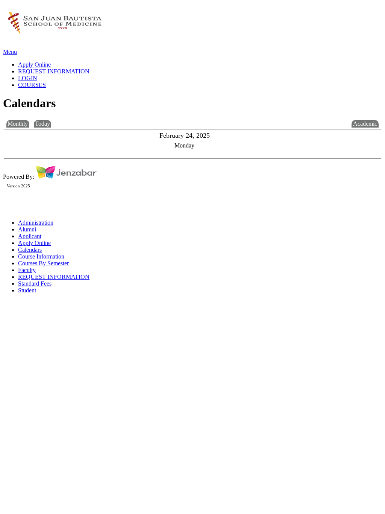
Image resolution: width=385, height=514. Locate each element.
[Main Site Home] (54, 33)
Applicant (29, 236)
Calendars (30, 249)
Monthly (18, 123)
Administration (35, 222)
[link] (200, 64)
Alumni (27, 229)
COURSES (32, 85)
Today (42, 123)
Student (27, 290)
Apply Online (34, 243)
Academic (365, 123)
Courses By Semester (43, 263)
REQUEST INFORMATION (53, 277)
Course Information (41, 256)
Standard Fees (35, 283)
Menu (10, 52)
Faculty (27, 270)
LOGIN (27, 78)
